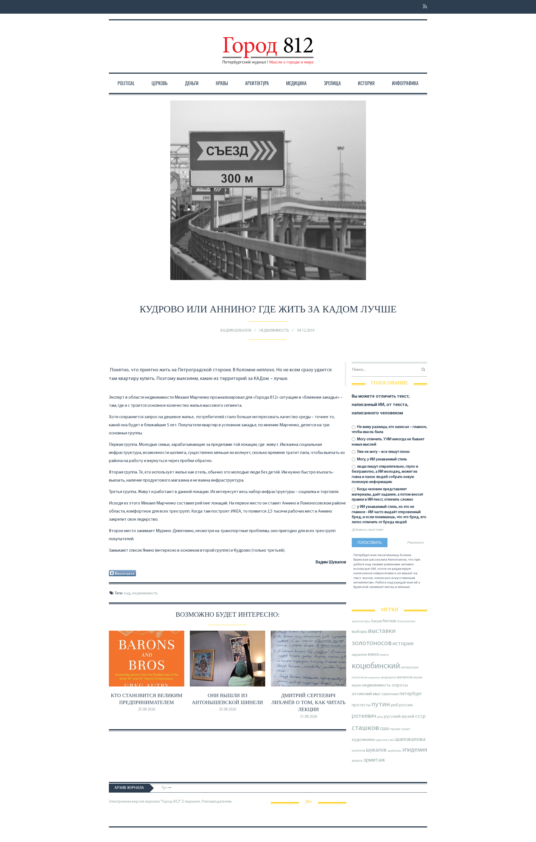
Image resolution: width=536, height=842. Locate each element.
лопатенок (360, 677)
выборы (359, 632)
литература (409, 667)
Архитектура (257, 83)
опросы (400, 685)
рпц (380, 717)
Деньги (191, 83)
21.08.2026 (308, 717)
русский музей (399, 716)
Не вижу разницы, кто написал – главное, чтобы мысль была (389, 429)
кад (127, 593)
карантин (359, 655)
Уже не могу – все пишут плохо (383, 452)
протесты (361, 705)
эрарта (357, 760)
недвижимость (145, 593)
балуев (376, 621)
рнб (394, 705)
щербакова (394, 750)
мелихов (405, 677)
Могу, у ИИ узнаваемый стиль (381, 459)
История (366, 83)
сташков (365, 728)
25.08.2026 (146, 709)
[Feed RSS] (423, 7)
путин (380, 704)
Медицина (296, 83)
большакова (406, 621)
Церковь (160, 83)
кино (373, 654)
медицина (388, 677)
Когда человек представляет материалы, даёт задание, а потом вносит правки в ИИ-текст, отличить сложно (387, 494)
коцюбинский (376, 666)
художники (363, 740)
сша (384, 728)
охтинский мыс (366, 694)
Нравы (222, 83)
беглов (389, 621)
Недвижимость (274, 331)
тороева (395, 729)
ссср (420, 716)
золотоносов (372, 643)
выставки (382, 631)
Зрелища (332, 83)
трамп (405, 729)
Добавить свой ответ (367, 530)
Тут (165, 788)
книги (384, 655)
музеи (417, 677)
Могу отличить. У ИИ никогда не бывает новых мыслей (388, 441)
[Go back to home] (268, 45)
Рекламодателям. (217, 802)
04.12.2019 (305, 331)
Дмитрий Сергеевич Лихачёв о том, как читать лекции (308, 702)
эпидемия (414, 750)
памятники (390, 694)
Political (126, 83)
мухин (357, 685)
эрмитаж (374, 760)
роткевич (364, 716)
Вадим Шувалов (236, 331)
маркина (374, 677)
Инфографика (405, 83)
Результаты (415, 542)
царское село (384, 740)
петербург (410, 694)
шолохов (358, 750)
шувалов (376, 750)
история (403, 644)
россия (406, 705)
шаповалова (410, 739)
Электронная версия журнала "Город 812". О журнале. (155, 802)
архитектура (361, 621)
